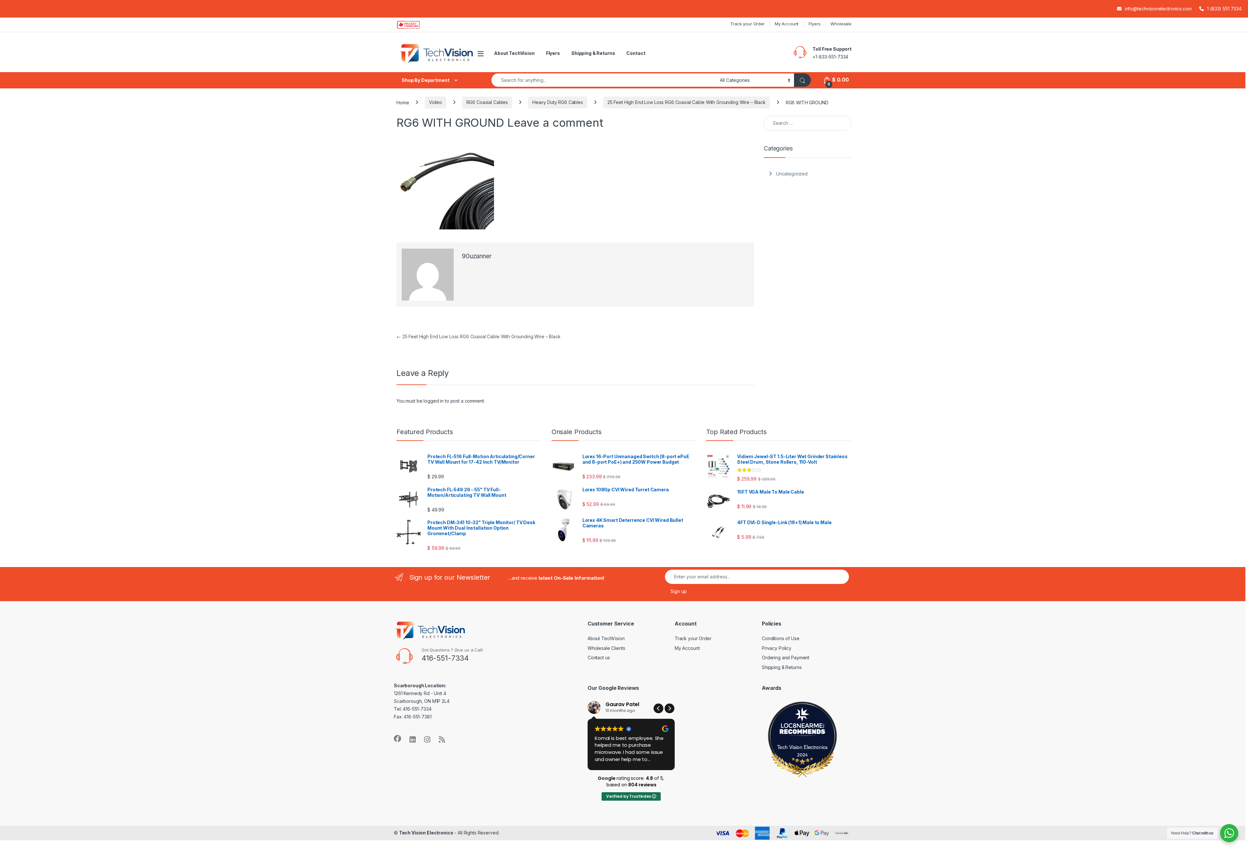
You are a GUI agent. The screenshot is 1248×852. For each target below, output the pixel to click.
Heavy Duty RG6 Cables (557, 102)
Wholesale (841, 23)
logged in (433, 401)
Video (435, 102)
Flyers (814, 23)
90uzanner (477, 256)
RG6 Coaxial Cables (487, 102)
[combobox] (603, 80)
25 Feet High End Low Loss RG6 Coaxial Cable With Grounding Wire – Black (686, 102)
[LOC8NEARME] (802, 727)
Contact (635, 53)
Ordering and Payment (785, 657)
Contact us (599, 657)
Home (402, 102)
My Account (787, 23)
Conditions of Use (781, 638)
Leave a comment (555, 122)
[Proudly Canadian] (413, 25)
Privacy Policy (776, 648)
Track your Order (747, 23)
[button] (669, 708)
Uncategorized (792, 173)
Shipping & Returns (593, 53)
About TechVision (514, 53)
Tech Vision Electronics (802, 746)
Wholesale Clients (606, 648)
